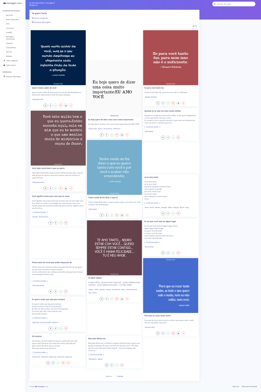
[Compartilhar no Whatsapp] (56, 105)
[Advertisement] (58, 244)
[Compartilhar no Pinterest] (61, 105)
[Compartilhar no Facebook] (51, 105)
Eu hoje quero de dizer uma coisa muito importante (110, 119)
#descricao (52, 357)
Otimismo (9, 43)
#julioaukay (93, 209)
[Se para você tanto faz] (170, 57)
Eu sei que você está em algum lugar (160, 221)
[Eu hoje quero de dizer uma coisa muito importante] (114, 89)
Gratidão (9, 32)
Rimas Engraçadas (12, 19)
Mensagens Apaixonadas (10, 38)
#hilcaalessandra (38, 285)
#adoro (91, 289)
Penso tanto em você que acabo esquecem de (52, 262)
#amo (94, 293)
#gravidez (35, 322)
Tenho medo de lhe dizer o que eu (103, 197)
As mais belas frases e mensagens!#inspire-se (42, 4)
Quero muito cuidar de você (44, 87)
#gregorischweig (150, 97)
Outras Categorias (41, 18)
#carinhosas (116, 289)
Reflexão (9, 56)
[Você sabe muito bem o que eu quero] (58, 138)
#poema (55, 322)
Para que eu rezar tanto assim (157, 315)
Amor (8, 24)
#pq (90, 293)
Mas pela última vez (97, 338)
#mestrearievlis (131, 289)
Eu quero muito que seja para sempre (48, 299)
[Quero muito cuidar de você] (58, 57)
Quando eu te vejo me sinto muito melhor (162, 111)
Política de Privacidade (249, 386)
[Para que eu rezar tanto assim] (170, 285)
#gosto (100, 359)
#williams (116, 129)
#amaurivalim (150, 327)
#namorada (93, 129)
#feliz (97, 289)
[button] (71, 105)
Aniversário (10, 28)
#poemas (68, 357)
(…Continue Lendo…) (40, 212)
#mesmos (60, 357)
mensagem (14, 3)
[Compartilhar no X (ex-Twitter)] (45, 105)
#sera (123, 289)
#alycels (176, 207)
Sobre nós (235, 386)
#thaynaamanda (38, 182)
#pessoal (44, 357)
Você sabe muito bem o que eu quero (48, 168)
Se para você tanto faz (154, 87)
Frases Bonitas (11, 48)
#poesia (102, 289)
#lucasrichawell (45, 322)
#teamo (157, 207)
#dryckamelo (43, 217)
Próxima (120, 376)
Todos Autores (11, 65)
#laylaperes (93, 359)
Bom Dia (9, 52)
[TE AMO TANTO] (114, 248)
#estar (108, 289)
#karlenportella (37, 99)
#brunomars (149, 247)
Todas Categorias (12, 61)
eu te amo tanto (151, 177)
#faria (170, 207)
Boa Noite (9, 15)
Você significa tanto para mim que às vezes (51, 196)
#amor (100, 129)
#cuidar (35, 217)
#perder (164, 207)
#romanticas (108, 129)
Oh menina (36, 336)
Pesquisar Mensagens (13, 77)
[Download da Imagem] (66, 105)
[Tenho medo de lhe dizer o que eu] (114, 167)
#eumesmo (36, 357)
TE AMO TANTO (95, 278)
